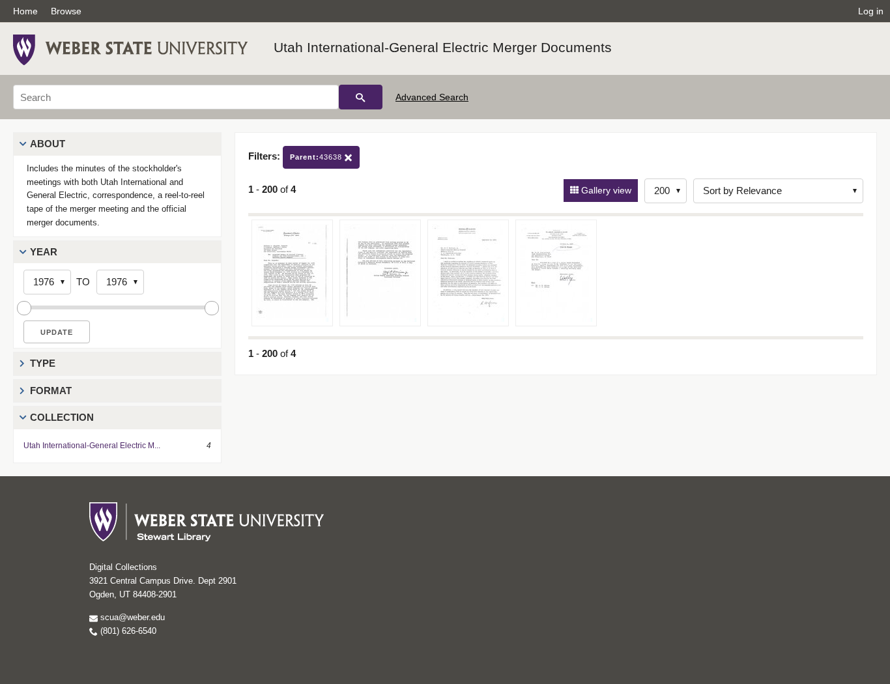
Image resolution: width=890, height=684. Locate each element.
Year (43, 251)
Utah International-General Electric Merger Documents (443, 47)
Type (42, 363)
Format (51, 390)
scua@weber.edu (131, 617)
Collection (62, 417)
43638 (317, 157)
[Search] (360, 97)
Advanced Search (431, 97)
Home (25, 11)
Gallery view (605, 190)
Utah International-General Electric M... (91, 445)
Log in (870, 11)
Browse (66, 11)
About (47, 143)
